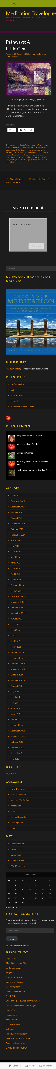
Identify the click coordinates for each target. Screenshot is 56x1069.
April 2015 (15, 641)
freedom (23, 152)
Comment (36, 246)
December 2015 (18, 596)
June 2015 (15, 630)
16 (23, 894)
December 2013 (18, 731)
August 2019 (16, 518)
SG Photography (13, 987)
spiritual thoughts (13, 147)
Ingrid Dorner (12, 958)
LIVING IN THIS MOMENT (17, 1048)
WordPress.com (18, 866)
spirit (12, 160)
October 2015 (17, 607)
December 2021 (18, 501)
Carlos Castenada (22, 150)
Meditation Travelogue (31, 13)
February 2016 (17, 585)
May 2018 (15, 557)
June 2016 (15, 568)
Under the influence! (14, 982)
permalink (10, 162)
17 (29, 894)
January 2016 (17, 591)
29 (16, 902)
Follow (12, 939)
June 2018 (15, 551)
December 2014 (18, 663)
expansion (10, 152)
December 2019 (18, 507)
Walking (34, 160)
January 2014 (17, 725)
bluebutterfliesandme (15, 991)
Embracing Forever (14, 977)
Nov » (14, 907)
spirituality (18, 160)
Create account (17, 843)
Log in (13, 849)
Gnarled (14, 401)
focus (17, 152)
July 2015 (15, 624)
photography (38, 155)
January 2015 (17, 658)
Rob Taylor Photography (16, 1034)
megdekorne (11, 1015)
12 (43, 889)
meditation (23, 155)
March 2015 (16, 647)
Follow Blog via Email (22, 913)
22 (16, 898)
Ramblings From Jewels (16, 1043)
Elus (12, 390)
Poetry (14, 811)
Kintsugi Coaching (13, 369)
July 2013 (15, 759)
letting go (44, 152)
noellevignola (41, 54)
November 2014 (18, 669)
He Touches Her (17, 384)
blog (13, 150)
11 (36, 889)
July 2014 (15, 691)
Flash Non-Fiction (18, 794)
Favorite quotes (31, 145)
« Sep (8, 907)
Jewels (20, 453)
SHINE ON (10, 996)
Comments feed (17, 860)
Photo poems (43, 145)
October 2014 (17, 675)
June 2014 (15, 697)
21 (9, 898)
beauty (8, 150)
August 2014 (16, 686)
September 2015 (18, 613)
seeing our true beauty (34, 157)
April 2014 (15, 708)
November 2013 (18, 736)
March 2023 (16, 495)
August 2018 (16, 540)
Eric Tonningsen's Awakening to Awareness (24, 1001)
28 (9, 902)
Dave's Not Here (13, 1024)
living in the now (12, 155)
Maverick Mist (12, 1019)
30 (23, 902)
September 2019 (18, 512)
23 (23, 898)
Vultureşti (10, 1029)
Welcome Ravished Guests (22, 406)
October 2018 (17, 529)
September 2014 (18, 680)
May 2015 (15, 635)
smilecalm (21, 470)
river (23, 157)
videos (13, 828)
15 (16, 894)
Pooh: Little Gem (37, 179)
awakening (42, 147)
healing (30, 152)
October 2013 (17, 742)
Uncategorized (17, 822)
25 (36, 898)
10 (29, 889)
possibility (10, 157)
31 (29, 902)
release (17, 157)
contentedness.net (14, 968)
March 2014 (16, 714)
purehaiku (10, 1010)
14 (9, 894)
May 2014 (15, 703)
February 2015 (17, 652)
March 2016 (16, 579)
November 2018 (18, 523)
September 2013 (18, 747)
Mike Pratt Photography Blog (19, 1038)
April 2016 (15, 574)
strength (26, 160)
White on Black (17, 395)
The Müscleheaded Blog (16, 963)
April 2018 (15, 563)
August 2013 (16, 753)
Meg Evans (10, 972)
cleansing (40, 150)
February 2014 (17, 719)
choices (33, 150)
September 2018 (18, 535)
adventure (33, 147)
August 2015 (16, 619)
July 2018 (15, 546)
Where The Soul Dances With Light (21, 1005)
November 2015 (18, 602)
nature (30, 155)
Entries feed (16, 855)
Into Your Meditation (20, 800)
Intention (36, 152)
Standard (14, 56)
